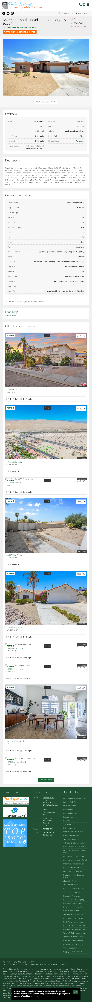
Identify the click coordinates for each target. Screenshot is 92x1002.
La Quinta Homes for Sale (73, 867)
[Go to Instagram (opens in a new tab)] (12, 13)
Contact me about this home (19, 31)
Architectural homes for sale (73, 937)
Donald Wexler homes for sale (74, 929)
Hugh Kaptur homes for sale (73, 922)
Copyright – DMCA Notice (72, 951)
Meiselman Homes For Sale (73, 918)
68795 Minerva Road (15, 482)
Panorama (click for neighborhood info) (19, 27)
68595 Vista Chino (14, 555)
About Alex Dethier (70, 881)
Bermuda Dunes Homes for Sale (75, 860)
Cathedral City (50, 19)
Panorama (80, 141)
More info (35, 996)
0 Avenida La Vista (14, 462)
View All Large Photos (46, 102)
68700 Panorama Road (16, 762)
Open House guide (70, 948)
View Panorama (46, 779)
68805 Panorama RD (15, 627)
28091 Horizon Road (15, 648)
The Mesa (67, 824)
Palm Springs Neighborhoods (74, 798)
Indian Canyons (69, 828)
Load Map (11, 312)
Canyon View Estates (71, 835)
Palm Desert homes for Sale (73, 856)
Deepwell (66, 820)
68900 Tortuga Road (14, 669)
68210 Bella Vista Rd (15, 741)
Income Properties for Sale (73, 907)
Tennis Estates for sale (71, 892)
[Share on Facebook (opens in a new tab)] (4, 13)
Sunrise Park (68, 817)
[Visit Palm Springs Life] (15, 833)
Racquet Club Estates (71, 802)
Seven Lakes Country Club (73, 839)
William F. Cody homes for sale (74, 933)
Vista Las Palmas (69, 806)
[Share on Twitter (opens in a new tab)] (8, 13)
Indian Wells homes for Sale (73, 864)
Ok (75, 992)
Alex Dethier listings (70, 885)
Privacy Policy (44, 971)
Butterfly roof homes (71, 911)
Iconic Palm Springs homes (73, 940)
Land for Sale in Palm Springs (74, 899)
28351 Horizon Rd (14, 389)
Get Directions (10, 316)
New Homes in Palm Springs (73, 944)
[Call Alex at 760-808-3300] (80, 5)
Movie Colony (68, 809)
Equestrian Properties (71, 896)
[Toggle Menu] (88, 5)
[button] (84, 5)
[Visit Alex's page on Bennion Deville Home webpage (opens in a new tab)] (16, 800)
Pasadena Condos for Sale (73, 871)
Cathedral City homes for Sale (74, 843)
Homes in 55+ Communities (73, 903)
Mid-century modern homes (73, 888)
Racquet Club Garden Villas (73, 832)
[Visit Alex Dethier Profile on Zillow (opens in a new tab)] (15, 812)
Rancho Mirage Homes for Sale (74, 846)
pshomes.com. (47, 964)
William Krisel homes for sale (74, 925)
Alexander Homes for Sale (73, 914)
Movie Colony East (70, 813)
